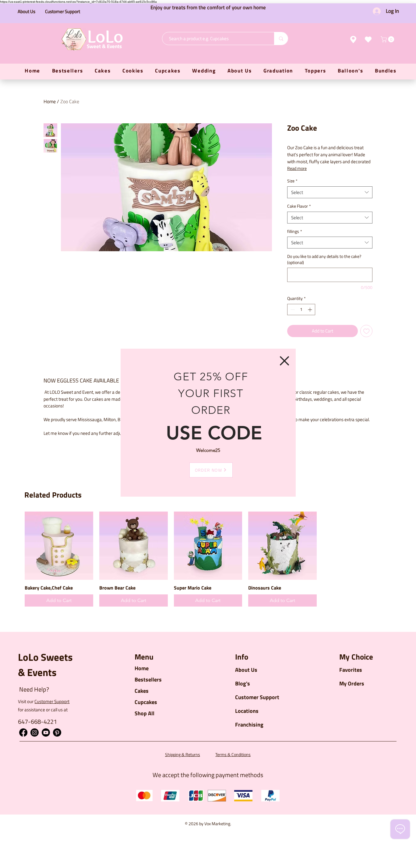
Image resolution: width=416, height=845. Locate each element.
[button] (284, 360)
